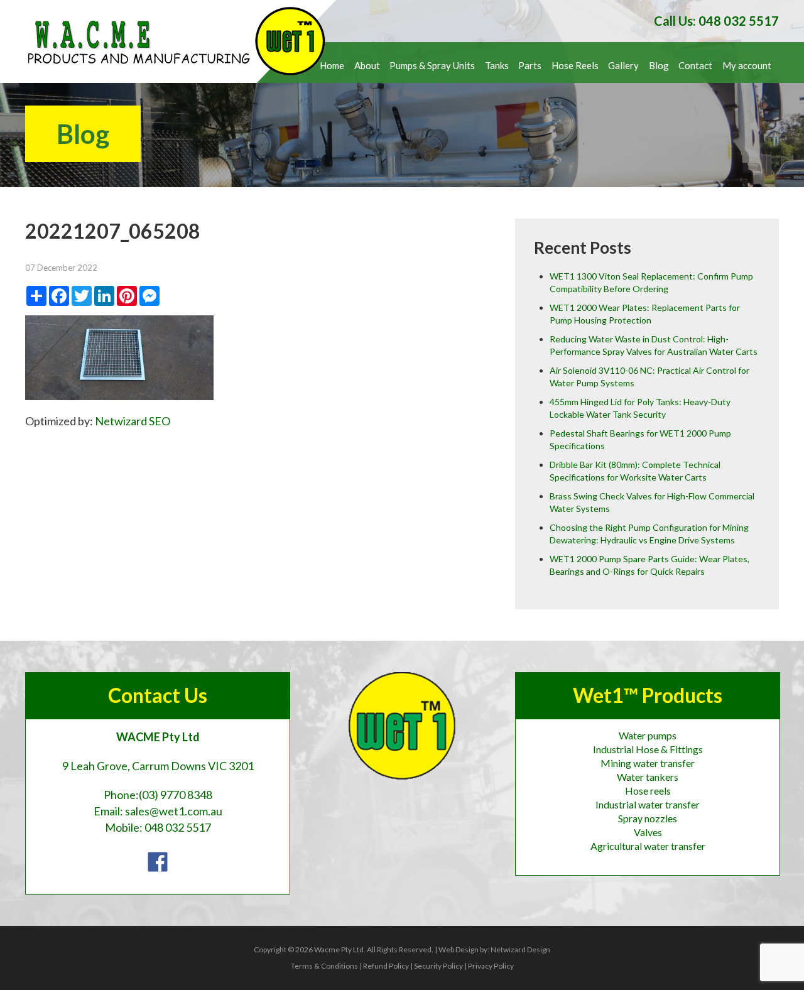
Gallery (623, 65)
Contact (695, 65)
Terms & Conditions (324, 966)
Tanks (497, 65)
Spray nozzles (647, 818)
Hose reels (648, 791)
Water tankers (647, 777)
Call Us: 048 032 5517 (716, 20)
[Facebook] (158, 861)
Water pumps (647, 735)
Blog (659, 65)
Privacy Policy (491, 966)
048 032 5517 (177, 827)
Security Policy (438, 966)
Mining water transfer (647, 763)
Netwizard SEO (132, 421)
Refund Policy (386, 966)
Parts (529, 65)
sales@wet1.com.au (173, 811)
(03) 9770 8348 (175, 795)
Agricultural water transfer (647, 846)
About (367, 65)
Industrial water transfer (647, 804)
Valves (648, 832)
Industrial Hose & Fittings (648, 749)
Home (332, 65)
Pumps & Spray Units (432, 65)
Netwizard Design (520, 949)
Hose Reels (575, 65)
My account (746, 65)
